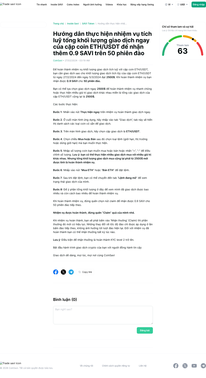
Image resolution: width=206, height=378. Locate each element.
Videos (109, 4)
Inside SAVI (57, 4)
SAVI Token (88, 23)
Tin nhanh (42, 4)
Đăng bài (145, 330)
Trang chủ (58, 23)
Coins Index (73, 4)
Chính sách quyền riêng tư (116, 365)
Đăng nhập (199, 4)
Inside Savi (73, 23)
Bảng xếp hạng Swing (142, 4)
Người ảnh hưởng (92, 4)
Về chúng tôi (86, 365)
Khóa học (122, 4)
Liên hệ (142, 365)
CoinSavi (57, 60)
